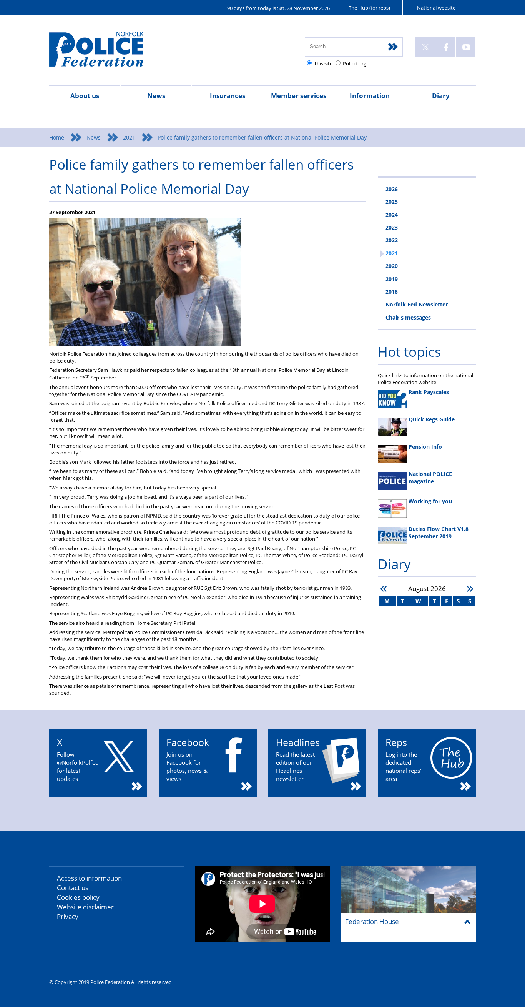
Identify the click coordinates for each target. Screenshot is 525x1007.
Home (56, 137)
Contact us (72, 887)
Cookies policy (78, 897)
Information (370, 95)
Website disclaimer (85, 906)
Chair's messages (408, 317)
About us (84, 95)
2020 (391, 266)
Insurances (227, 95)
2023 (391, 227)
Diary (441, 95)
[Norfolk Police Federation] (107, 52)
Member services (298, 95)
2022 (391, 240)
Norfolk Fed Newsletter (416, 304)
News (156, 95)
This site (323, 63)
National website (436, 7)
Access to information (89, 878)
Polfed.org (354, 63)
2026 (391, 189)
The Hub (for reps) (369, 7)
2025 (391, 201)
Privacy (67, 916)
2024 (391, 214)
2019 (391, 279)
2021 (129, 137)
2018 (391, 291)
